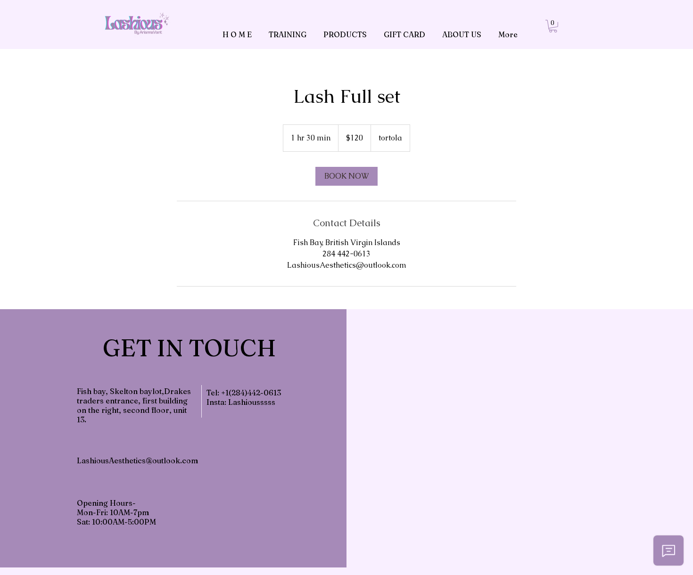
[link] (553, 26)
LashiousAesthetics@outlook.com (137, 460)
